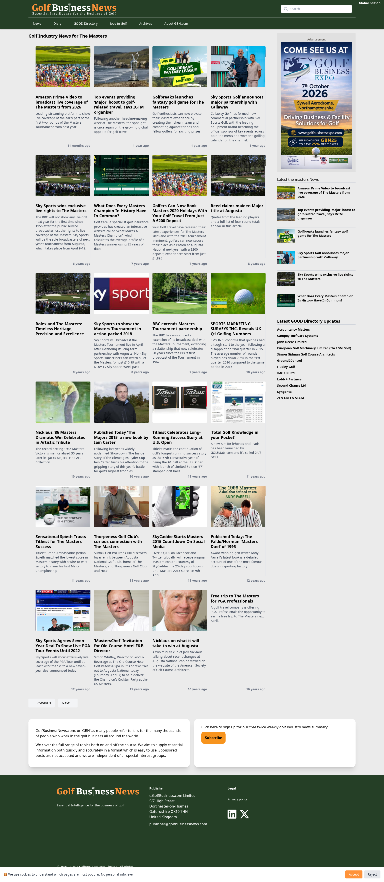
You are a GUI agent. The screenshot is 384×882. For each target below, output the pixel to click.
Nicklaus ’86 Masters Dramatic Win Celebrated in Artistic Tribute (61, 437)
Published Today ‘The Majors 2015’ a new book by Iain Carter (121, 437)
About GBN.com (176, 23)
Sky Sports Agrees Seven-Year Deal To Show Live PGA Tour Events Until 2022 (63, 645)
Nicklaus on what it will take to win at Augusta (175, 643)
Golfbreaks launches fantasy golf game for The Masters (178, 102)
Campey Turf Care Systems (297, 336)
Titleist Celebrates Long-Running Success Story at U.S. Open (177, 437)
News (37, 23)
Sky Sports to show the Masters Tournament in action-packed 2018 (117, 328)
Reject (372, 874)
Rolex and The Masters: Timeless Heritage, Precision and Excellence (60, 328)
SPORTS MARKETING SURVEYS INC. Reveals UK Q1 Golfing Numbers (236, 328)
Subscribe (213, 737)
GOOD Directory (86, 23)
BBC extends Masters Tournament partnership (177, 326)
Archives (145, 23)
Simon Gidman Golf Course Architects (306, 354)
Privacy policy (238, 799)
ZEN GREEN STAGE (291, 398)
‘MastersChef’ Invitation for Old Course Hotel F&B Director (119, 645)
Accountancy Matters (293, 329)
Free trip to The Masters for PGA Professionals (235, 598)
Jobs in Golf (118, 23)
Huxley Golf (286, 367)
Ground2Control (289, 360)
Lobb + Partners (289, 379)
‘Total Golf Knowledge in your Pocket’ (234, 435)
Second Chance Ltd (291, 385)
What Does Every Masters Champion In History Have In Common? (120, 210)
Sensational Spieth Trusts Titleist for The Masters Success (61, 541)
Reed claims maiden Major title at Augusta (237, 208)
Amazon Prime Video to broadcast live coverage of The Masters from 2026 (62, 102)
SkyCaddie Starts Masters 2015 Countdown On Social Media (178, 541)
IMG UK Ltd (286, 373)
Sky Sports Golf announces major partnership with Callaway (237, 102)
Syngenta (284, 392)
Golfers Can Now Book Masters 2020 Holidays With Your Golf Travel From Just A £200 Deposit (179, 213)
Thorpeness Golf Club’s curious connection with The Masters (118, 541)
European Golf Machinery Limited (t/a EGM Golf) (314, 348)
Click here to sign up (218, 727)
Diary (57, 23)
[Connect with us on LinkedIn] (233, 814)
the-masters (298, 179)
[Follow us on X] (244, 814)
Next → (68, 703)
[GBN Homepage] (148, 9)
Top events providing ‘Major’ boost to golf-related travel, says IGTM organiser (119, 104)
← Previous (41, 703)
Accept (354, 874)
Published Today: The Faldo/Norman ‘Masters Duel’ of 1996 (234, 541)
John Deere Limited (292, 342)
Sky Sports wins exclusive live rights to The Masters (61, 208)
